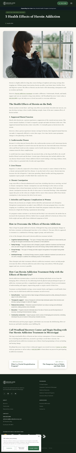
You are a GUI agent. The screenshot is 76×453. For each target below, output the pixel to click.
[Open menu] (71, 3)
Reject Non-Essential (21, 448)
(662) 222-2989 (7, 416)
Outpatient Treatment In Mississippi (47, 387)
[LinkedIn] (11, 393)
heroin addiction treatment (23, 94)
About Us (5, 403)
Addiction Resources (44, 390)
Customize (9, 448)
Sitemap (50, 448)
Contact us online (60, 347)
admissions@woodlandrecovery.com (12, 419)
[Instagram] (8, 393)
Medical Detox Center (8, 409)
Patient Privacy (44, 448)
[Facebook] (4, 393)
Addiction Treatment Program (15, 12)
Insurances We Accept (44, 403)
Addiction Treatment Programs (46, 393)
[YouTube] (15, 393)
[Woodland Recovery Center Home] (9, 3)
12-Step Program (43, 384)
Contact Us (42, 409)
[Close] (39, 436)
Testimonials (6, 406)
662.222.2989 (13, 98)
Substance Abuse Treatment (46, 395)
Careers (41, 406)
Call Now (63, 3)
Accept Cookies (33, 448)
